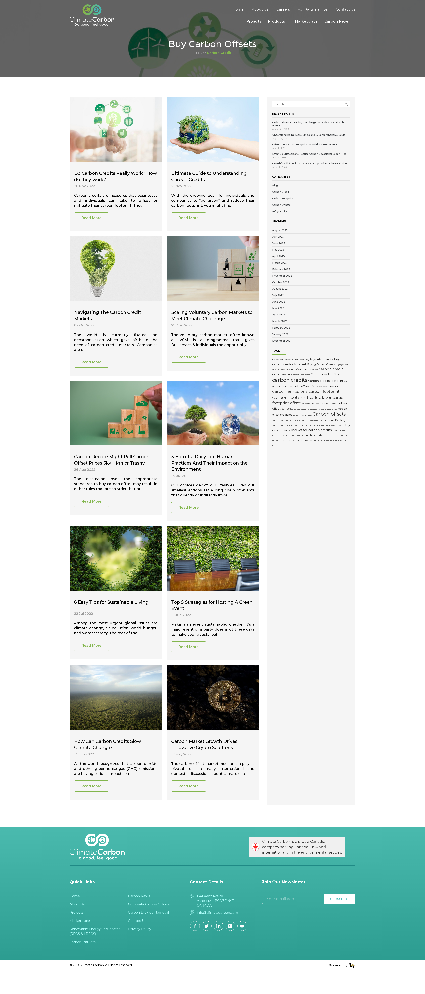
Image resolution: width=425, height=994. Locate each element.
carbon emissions (290, 391)
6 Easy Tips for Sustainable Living (111, 602)
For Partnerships (313, 9)
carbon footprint (324, 391)
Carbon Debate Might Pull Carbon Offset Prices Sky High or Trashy (112, 460)
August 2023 (280, 230)
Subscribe (339, 899)
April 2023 (278, 256)
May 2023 (278, 249)
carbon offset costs (309, 409)
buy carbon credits (321, 359)
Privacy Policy (139, 929)
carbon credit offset (301, 375)
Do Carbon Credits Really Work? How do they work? (115, 176)
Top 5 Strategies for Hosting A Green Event (212, 605)
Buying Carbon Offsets (321, 364)
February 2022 (281, 327)
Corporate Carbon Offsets (149, 904)
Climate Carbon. (92, 965)
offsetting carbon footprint (292, 435)
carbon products (279, 425)
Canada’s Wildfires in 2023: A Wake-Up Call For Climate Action (309, 163)
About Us (260, 9)
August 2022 (280, 288)
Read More (91, 218)
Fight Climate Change (308, 425)
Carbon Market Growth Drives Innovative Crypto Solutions (204, 744)
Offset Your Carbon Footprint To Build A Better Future (304, 144)
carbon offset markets (327, 409)
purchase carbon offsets (319, 435)
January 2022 (280, 334)
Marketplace (306, 21)
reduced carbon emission (296, 440)
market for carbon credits (311, 430)
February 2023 (281, 269)
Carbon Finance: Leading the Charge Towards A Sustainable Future (308, 124)
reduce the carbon (321, 440)
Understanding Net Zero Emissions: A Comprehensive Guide (308, 134)
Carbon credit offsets (326, 374)
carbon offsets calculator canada (286, 420)
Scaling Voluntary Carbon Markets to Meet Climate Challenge (212, 315)
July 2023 (278, 236)
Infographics (279, 211)
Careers (283, 9)
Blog (275, 185)
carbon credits (289, 380)
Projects (253, 21)
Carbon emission (324, 386)
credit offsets (292, 425)
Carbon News (336, 21)
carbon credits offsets (296, 386)
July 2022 (278, 295)
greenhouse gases (327, 425)
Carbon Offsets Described (312, 420)
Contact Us (345, 9)
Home (238, 9)
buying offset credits (298, 369)
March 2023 (279, 262)
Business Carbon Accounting (296, 360)
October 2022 (280, 282)
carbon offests (330, 404)
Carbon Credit (280, 191)
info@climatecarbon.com (217, 912)
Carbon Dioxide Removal (148, 912)
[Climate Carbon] (92, 15)
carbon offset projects (302, 415)
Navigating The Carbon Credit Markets (107, 315)
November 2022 (282, 275)
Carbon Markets (83, 942)
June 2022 (278, 301)
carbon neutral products (312, 404)
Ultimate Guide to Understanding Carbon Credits (209, 176)
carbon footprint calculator (302, 397)
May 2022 (278, 308)
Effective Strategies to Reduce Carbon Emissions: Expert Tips (309, 153)
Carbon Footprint (282, 198)
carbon (315, 370)
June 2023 (278, 243)
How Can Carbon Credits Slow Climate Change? (107, 744)
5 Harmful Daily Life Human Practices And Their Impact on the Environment (209, 463)
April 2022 (278, 314)
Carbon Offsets (281, 204)
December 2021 (281, 340)
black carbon (277, 360)
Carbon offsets (329, 414)
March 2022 (279, 321)
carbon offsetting (334, 420)
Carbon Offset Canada (291, 409)
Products (276, 21)
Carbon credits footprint (325, 380)
